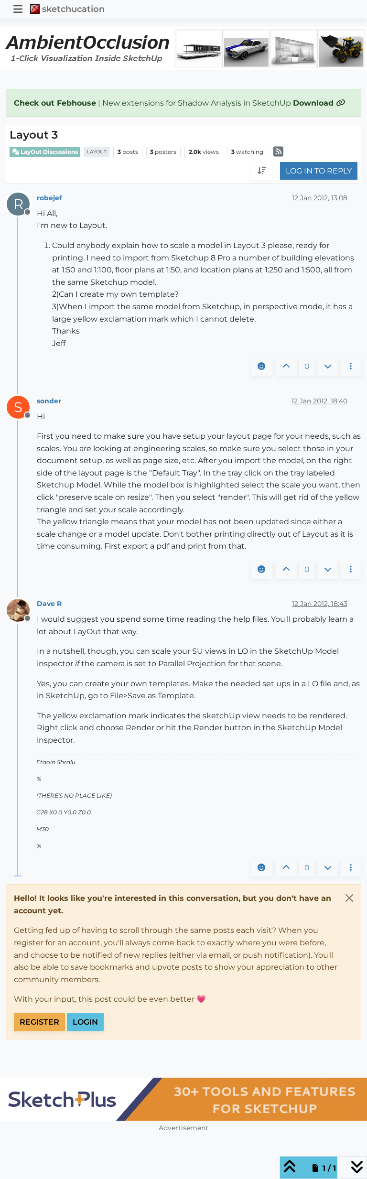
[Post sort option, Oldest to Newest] (261, 171)
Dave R (49, 603)
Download (314, 103)
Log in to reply (319, 170)
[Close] (349, 898)
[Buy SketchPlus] (183, 1099)
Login (85, 1022)
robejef (49, 198)
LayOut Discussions (48, 151)
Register (39, 1022)
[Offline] (22, 609)
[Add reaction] (261, 366)
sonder (49, 401)
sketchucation (73, 9)
